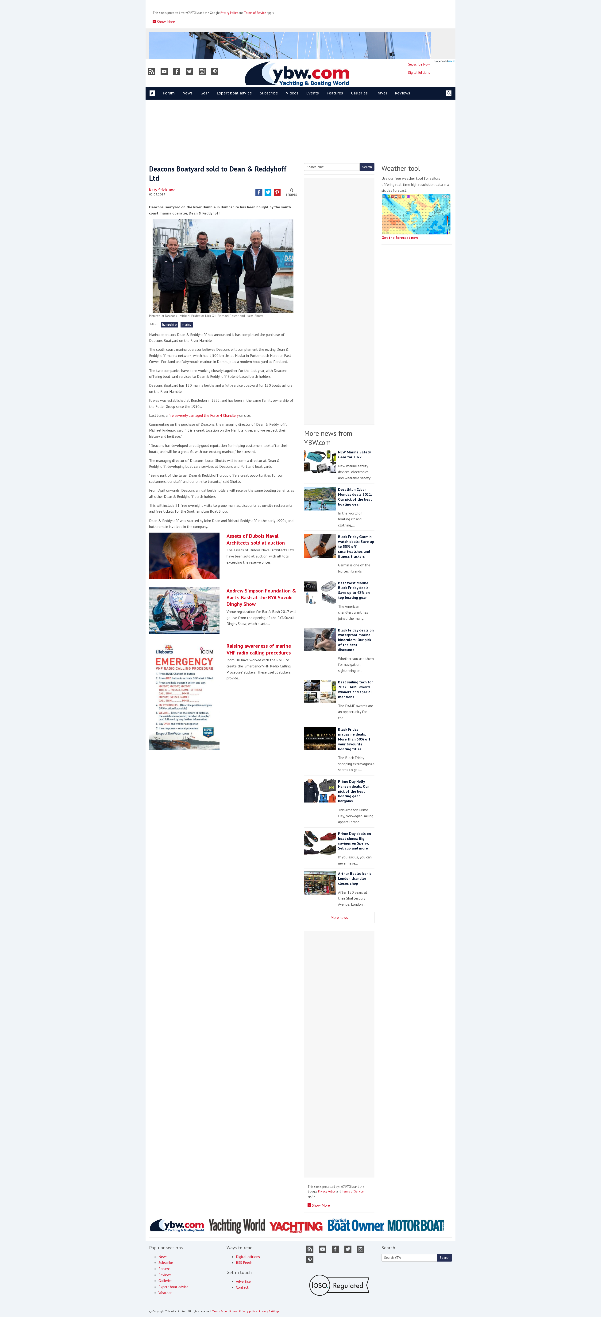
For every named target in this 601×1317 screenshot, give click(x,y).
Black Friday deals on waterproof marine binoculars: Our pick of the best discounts (356, 640)
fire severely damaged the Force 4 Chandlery (204, 415)
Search (367, 167)
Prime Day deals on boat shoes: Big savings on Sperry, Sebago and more (354, 840)
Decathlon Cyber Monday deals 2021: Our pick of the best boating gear (355, 496)
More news (339, 917)
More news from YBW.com (328, 438)
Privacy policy (248, 1311)
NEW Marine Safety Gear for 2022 (354, 454)
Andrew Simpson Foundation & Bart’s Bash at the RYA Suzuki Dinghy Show (261, 597)
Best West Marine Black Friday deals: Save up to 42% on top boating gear (354, 590)
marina (186, 324)
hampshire (169, 324)
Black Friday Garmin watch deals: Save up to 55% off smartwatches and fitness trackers (356, 546)
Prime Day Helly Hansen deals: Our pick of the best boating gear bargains (353, 791)
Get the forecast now (399, 237)
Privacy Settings (269, 1311)
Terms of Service (255, 13)
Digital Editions (419, 72)
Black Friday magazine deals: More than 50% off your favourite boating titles (354, 739)
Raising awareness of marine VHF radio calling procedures (259, 649)
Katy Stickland (162, 189)
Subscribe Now (419, 64)
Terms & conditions (224, 1311)
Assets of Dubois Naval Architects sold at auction (256, 539)
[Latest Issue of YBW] (444, 61)
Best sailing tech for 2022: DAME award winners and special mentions (355, 689)
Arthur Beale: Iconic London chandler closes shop (354, 878)
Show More (165, 21)
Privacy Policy (229, 13)
